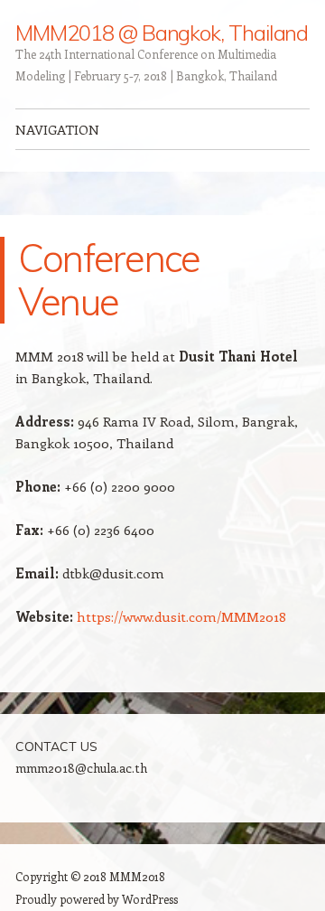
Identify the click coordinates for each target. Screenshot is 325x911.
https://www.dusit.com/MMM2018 (181, 616)
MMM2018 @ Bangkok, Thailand (161, 32)
